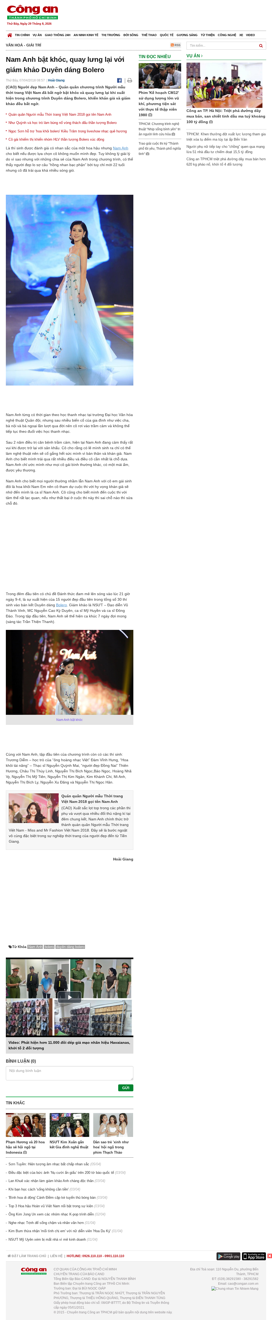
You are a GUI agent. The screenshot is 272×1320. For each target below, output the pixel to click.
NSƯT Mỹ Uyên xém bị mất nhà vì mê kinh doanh (47, 1239)
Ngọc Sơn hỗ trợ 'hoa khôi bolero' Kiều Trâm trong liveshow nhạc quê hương (67, 131)
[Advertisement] (169, 16)
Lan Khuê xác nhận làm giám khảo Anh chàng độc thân (51, 1181)
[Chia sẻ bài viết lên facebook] (119, 80)
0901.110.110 (114, 1256)
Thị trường (110, 35)
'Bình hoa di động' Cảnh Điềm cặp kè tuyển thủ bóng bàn (52, 1198)
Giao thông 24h (57, 35)
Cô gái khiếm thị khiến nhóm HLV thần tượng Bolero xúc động (56, 139)
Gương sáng (187, 35)
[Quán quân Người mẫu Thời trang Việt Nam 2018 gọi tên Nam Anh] (34, 808)
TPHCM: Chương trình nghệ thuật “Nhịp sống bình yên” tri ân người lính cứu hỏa (159, 129)
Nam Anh (120, 148)
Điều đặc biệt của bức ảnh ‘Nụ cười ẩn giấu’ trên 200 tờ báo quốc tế (61, 1173)
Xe (241, 35)
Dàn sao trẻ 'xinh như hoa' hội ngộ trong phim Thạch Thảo (111, 1147)
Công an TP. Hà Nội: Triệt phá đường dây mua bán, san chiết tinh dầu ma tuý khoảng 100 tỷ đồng (225, 116)
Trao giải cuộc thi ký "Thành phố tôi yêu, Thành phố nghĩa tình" (160, 149)
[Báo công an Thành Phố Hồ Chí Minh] (32, 12)
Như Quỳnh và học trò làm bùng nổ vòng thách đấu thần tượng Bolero (62, 123)
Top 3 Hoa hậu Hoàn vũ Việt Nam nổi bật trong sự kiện (50, 1206)
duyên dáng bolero (70, 947)
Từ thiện (208, 35)
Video (250, 35)
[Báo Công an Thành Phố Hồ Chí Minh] (10, 34)
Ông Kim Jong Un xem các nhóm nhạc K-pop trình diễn (51, 1214)
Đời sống (131, 35)
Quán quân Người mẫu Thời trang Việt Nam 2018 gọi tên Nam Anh (59, 114)
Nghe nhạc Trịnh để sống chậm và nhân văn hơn (46, 1223)
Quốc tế (166, 35)
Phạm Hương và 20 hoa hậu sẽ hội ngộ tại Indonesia (25, 1147)
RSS (177, 45)
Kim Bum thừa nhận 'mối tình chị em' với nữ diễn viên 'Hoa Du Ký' (59, 1231)
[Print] (129, 80)
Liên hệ (56, 1256)
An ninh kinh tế (86, 35)
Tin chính (22, 35)
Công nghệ (227, 35)
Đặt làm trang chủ (28, 1256)
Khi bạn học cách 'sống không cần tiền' (38, 1189)
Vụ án (37, 35)
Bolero (61, 605)
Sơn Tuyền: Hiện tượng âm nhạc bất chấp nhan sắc (48, 1164)
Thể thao (149, 35)
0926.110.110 (92, 1256)
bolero (49, 947)
